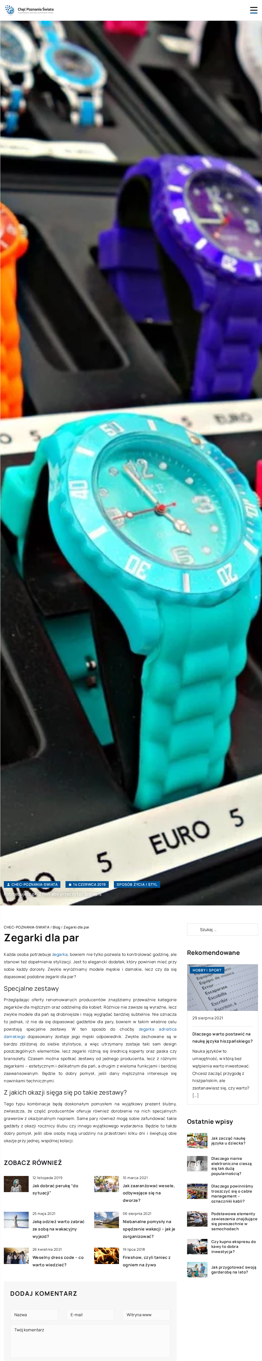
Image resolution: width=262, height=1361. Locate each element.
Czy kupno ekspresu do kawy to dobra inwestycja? (233, 1246)
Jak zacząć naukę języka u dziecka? (228, 1141)
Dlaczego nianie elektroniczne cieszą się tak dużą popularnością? (231, 1166)
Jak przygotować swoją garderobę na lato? (234, 1270)
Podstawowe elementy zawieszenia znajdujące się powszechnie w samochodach (234, 1221)
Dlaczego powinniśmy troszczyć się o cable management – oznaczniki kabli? (232, 1194)
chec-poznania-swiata (35, 884)
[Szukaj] (193, 929)
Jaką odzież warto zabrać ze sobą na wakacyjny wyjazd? (58, 1229)
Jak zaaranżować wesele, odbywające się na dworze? (149, 1193)
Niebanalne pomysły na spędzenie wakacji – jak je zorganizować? (149, 1229)
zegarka (59, 954)
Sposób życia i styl (137, 884)
